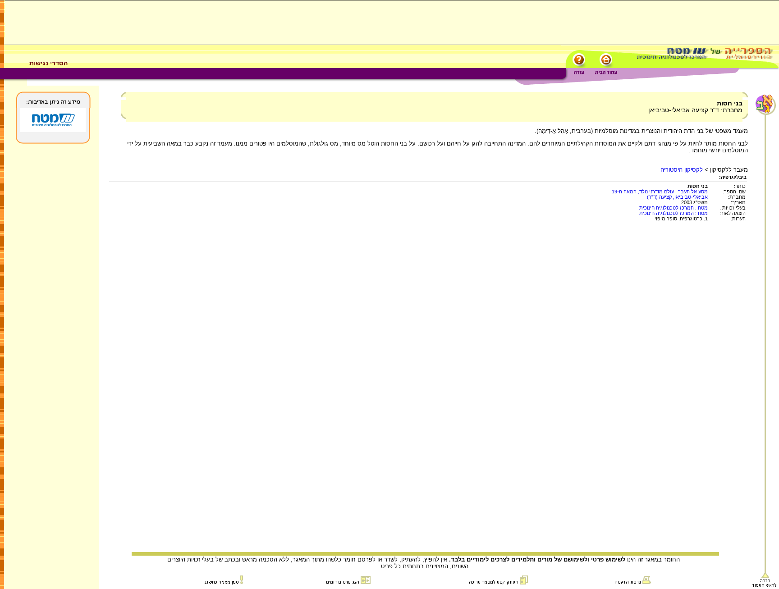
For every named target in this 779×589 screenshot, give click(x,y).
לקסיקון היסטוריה (681, 169)
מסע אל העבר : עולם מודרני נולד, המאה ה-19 (660, 191)
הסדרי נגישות (48, 63)
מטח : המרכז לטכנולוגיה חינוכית (673, 207)
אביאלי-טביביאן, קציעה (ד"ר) (677, 197)
